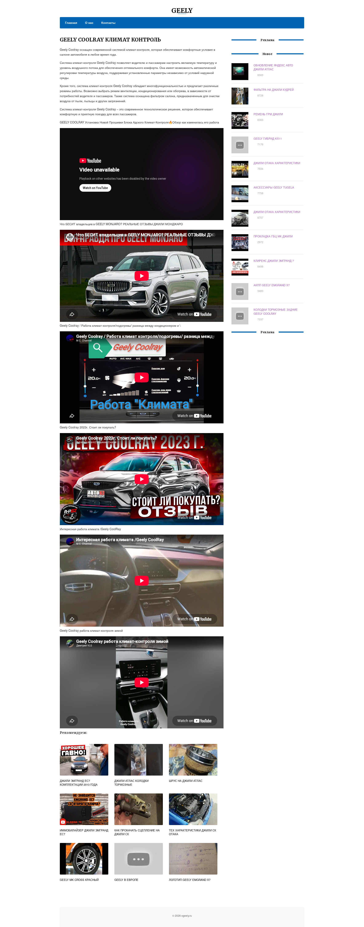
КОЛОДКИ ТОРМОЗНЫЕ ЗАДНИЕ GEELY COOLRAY (276, 312)
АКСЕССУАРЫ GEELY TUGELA (274, 187)
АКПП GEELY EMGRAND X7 (272, 285)
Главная (71, 22)
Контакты (108, 22)
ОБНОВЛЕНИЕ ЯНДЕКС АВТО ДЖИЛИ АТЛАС (273, 67)
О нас (89, 22)
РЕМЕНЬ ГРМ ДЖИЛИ (268, 114)
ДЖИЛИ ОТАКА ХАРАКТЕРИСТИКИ (277, 163)
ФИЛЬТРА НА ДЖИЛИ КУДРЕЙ (274, 90)
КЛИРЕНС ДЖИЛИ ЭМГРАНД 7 (274, 261)
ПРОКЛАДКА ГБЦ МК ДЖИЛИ (273, 236)
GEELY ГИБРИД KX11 (268, 138)
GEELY (182, 11)
